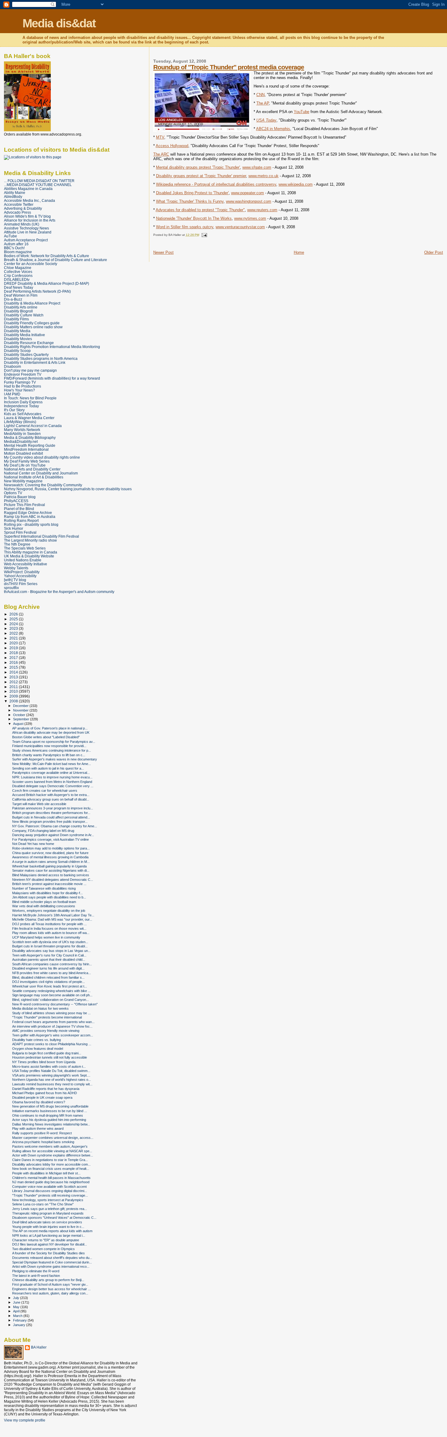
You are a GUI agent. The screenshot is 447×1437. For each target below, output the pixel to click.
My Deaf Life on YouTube (25, 465)
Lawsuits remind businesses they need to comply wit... (52, 1084)
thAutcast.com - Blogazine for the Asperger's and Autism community (59, 592)
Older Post (433, 252)
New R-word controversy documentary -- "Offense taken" (55, 1004)
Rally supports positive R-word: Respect (42, 1133)
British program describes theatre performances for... (51, 813)
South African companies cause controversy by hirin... (52, 964)
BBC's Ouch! (14, 248)
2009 (14, 696)
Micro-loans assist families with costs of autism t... (49, 1066)
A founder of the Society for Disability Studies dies (48, 1253)
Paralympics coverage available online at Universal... (51, 772)
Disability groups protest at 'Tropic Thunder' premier (201, 176)
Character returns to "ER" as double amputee (45, 1240)
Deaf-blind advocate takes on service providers (47, 1222)
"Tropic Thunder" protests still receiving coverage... (50, 1195)
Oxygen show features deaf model (37, 1048)
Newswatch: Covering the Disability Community (43, 485)
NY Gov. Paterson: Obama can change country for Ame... (54, 826)
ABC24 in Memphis (273, 128)
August (18, 723)
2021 (14, 638)
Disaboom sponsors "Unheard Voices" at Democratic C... (54, 1217)
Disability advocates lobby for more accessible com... (51, 1164)
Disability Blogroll (18, 311)
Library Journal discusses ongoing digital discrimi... (49, 1191)
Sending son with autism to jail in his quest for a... (48, 768)
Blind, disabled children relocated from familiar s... (48, 977)
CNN (260, 94)
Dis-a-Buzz (13, 299)
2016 (14, 662)
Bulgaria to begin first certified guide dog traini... (46, 1053)
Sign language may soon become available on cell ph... (52, 995)
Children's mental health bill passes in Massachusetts (51, 1178)
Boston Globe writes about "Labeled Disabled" (46, 737)
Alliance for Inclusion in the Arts (29, 220)
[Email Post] (203, 234)
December (21, 706)
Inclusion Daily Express (23, 402)
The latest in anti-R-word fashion (36, 1275)
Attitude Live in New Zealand (27, 232)
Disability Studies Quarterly (26, 355)
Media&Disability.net (21, 441)
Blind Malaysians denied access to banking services (50, 875)
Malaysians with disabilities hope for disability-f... (47, 893)
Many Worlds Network (22, 430)
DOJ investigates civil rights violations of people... (48, 982)
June (17, 1302)
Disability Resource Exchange (29, 343)
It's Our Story (14, 410)
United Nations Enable (22, 560)
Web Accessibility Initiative (25, 564)
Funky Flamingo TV (20, 382)
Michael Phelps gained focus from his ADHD (44, 1093)
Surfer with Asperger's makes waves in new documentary (54, 759)
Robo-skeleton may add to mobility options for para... (51, 848)
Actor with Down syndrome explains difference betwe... (52, 1155)
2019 (14, 648)
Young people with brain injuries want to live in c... (48, 1227)
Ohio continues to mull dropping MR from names (47, 1115)
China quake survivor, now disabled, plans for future (50, 853)
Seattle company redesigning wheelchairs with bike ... (51, 991)
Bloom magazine (18, 252)
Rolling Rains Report (21, 520)
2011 (14, 687)
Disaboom (12, 366)
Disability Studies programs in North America (41, 358)
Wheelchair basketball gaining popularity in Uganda (49, 866)
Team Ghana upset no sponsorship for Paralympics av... (53, 741)
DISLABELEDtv (16, 279)
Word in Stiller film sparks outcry (184, 227)
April (16, 1311)
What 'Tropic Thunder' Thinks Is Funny (190, 201)
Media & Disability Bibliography (30, 437)
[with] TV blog (15, 580)
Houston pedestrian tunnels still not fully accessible (49, 1057)
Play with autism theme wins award (38, 1128)
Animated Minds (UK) (21, 224)
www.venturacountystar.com (240, 227)
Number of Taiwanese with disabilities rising (44, 888)
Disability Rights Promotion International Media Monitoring (52, 347)
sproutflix (11, 588)
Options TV (13, 493)
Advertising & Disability (23, 208)
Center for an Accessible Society (30, 264)
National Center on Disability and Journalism (41, 473)
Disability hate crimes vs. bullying (36, 1040)
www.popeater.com (247, 193)
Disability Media (17, 331)
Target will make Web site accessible (39, 804)
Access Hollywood (172, 145)
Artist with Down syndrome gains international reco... (50, 1266)
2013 (14, 677)
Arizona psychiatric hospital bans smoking (43, 1142)
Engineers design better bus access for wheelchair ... (51, 1289)
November (21, 710)
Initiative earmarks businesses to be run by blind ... (49, 1111)
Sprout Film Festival (20, 532)
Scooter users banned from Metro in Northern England (52, 782)
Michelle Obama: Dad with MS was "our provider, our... (52, 919)
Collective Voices (18, 272)
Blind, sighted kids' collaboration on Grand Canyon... (50, 999)
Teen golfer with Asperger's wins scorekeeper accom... (52, 1035)
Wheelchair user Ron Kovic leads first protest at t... (49, 986)
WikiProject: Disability (22, 572)
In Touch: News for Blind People (30, 398)
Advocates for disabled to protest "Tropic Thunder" (200, 210)
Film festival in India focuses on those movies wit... (49, 928)
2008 (14, 701)
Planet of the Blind (19, 509)
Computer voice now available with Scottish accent (49, 1186)
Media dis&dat (59, 23)
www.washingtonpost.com (248, 201)
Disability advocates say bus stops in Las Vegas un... (51, 951)
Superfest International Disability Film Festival (41, 536)
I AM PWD (12, 394)
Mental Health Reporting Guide (29, 445)
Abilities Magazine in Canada (28, 189)
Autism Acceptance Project (26, 240)
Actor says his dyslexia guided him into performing (49, 1120)
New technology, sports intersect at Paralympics (47, 1200)
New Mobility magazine (23, 481)
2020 (14, 643)
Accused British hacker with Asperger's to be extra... (50, 795)
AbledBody (13, 196)
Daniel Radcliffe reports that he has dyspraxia (45, 1089)
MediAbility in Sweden (22, 434)
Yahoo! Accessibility (20, 576)
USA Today (266, 120)
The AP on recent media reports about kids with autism (52, 1231)
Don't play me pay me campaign (30, 370)
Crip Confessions (18, 275)
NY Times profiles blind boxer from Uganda (43, 1062)
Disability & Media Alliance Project (32, 303)
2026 (14, 614)
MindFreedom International (26, 449)
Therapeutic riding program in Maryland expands (48, 1213)
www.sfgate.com (256, 167)
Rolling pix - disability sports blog (31, 524)
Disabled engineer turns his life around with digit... (48, 968)
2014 (14, 672)
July (16, 1298)
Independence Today (21, 406)
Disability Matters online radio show (33, 327)
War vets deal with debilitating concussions (43, 906)
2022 (14, 633)
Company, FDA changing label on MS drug (43, 830)
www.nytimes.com (250, 218)
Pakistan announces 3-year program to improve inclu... (52, 808)
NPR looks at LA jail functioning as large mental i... (48, 1235)
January (19, 1325)
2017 (14, 658)
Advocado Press (17, 212)
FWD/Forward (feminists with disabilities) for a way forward (52, 378)
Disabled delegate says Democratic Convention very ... (52, 786)
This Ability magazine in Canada (30, 552)
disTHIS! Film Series (20, 584)
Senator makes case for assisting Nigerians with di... (50, 870)
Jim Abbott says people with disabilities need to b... (49, 897)
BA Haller (39, 1347)
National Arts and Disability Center (32, 469)
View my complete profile (24, 1420)
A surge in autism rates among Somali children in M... (51, 861)
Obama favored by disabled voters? (38, 1102)
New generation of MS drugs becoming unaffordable (50, 1106)
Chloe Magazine (17, 268)
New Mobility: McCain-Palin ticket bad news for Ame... (51, 764)
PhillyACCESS (16, 501)
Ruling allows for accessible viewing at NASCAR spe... (52, 1151)
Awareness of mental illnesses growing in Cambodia (50, 857)
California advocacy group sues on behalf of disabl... (50, 799)
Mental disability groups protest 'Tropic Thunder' (198, 167)
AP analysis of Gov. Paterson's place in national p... (50, 728)
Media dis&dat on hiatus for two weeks (40, 1008)
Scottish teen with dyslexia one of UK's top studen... (50, 942)
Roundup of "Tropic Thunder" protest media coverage (228, 67)
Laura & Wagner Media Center (29, 418)
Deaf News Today (18, 287)
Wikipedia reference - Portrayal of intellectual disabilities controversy (216, 184)
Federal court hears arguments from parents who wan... (53, 1022)
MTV (160, 137)
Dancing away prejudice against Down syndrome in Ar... (53, 835)
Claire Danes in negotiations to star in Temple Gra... (50, 1160)
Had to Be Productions (22, 386)
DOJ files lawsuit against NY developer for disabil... (49, 1244)
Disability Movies (18, 339)
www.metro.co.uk (263, 176)
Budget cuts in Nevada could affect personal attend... (51, 817)
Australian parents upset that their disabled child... (48, 959)
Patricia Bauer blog (20, 497)
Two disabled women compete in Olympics (43, 1249)
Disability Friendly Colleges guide (32, 323)
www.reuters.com (262, 210)
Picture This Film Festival (24, 505)
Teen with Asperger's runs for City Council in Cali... (49, 955)
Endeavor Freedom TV (22, 374)
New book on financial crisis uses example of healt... (50, 1168)
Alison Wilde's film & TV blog (27, 216)
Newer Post (163, 252)
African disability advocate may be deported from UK (50, 732)
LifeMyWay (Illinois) (20, 422)
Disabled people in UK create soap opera (42, 1097)
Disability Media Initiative (24, 335)
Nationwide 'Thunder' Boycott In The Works (194, 218)
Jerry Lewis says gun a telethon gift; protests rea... (49, 1209)
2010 (14, 691)
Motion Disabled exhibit (23, 453)
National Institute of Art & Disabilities (33, 477)
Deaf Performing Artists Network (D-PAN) (37, 291)
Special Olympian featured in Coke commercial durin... (52, 1262)
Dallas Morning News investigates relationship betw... (51, 1124)
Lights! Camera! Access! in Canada (33, 426)
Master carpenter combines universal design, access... (52, 1137)
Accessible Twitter (18, 204)
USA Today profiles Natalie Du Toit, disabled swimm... (51, 1071)
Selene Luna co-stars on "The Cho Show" (43, 1204)
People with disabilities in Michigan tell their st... (46, 1173)
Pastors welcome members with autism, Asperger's (50, 1146)
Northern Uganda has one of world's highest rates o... (51, 1079)
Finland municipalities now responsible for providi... (49, 746)
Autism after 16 (16, 244)
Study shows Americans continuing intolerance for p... (51, 750)
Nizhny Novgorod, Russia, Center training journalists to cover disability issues (68, 489)
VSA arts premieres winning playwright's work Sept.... (51, 1075)
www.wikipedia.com (296, 184)
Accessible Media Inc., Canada (29, 200)
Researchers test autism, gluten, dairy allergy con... (50, 1293)
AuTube (10, 236)
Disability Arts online (20, 307)
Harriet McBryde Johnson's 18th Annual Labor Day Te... (53, 915)
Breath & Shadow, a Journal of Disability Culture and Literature (55, 260)
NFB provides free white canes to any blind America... (51, 973)
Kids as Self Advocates (22, 414)
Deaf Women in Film (20, 295)
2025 (14, 619)
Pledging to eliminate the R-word (35, 1271)
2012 (14, 682)
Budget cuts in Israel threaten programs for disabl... (50, 946)
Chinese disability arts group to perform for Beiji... (48, 1280)
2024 (14, 624)
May (16, 1307)
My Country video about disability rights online (42, 457)
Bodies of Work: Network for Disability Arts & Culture (46, 256)
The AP (262, 103)
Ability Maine (14, 193)
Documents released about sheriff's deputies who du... (52, 1258)
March (18, 1316)
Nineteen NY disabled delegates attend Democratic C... (52, 879)
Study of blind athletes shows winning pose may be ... (51, 1013)
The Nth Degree (17, 544)
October (19, 715)
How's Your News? (19, 390)
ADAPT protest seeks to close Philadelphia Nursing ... (51, 1044)
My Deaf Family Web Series (27, 461)
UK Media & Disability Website (29, 556)
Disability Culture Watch (23, 315)
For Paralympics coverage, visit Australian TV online (50, 839)
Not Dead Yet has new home (33, 844)
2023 (14, 628)
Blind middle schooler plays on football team (44, 902)
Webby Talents (16, 568)
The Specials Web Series (25, 548)
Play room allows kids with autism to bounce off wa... (50, 933)
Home (299, 252)
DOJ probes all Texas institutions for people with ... (49, 924)
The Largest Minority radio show (30, 540)
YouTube (301, 111)
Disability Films (16, 319)
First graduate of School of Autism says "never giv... (50, 1284)
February (20, 1320)
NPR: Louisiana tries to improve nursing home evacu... (52, 777)
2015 (14, 667)
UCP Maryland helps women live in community (46, 937)
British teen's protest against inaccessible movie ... (49, 884)
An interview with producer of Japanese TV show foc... (52, 1026)
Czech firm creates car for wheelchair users (44, 790)
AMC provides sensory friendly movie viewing (45, 1030)
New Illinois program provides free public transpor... (50, 821)
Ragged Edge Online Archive (28, 513)
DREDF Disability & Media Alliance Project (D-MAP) (46, 283)
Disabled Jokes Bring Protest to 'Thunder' (192, 193)
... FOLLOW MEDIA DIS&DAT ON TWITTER (39, 181)
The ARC (161, 154)
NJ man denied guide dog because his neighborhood (50, 1182)
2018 (14, 653)
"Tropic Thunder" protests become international (47, 1017)
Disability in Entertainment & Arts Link (34, 362)
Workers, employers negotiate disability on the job (48, 910)
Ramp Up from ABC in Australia (29, 517)
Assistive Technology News (26, 228)
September (21, 719)
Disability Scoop (17, 351)
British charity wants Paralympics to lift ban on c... (48, 755)
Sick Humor (13, 528)
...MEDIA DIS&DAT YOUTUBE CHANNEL (38, 185)
